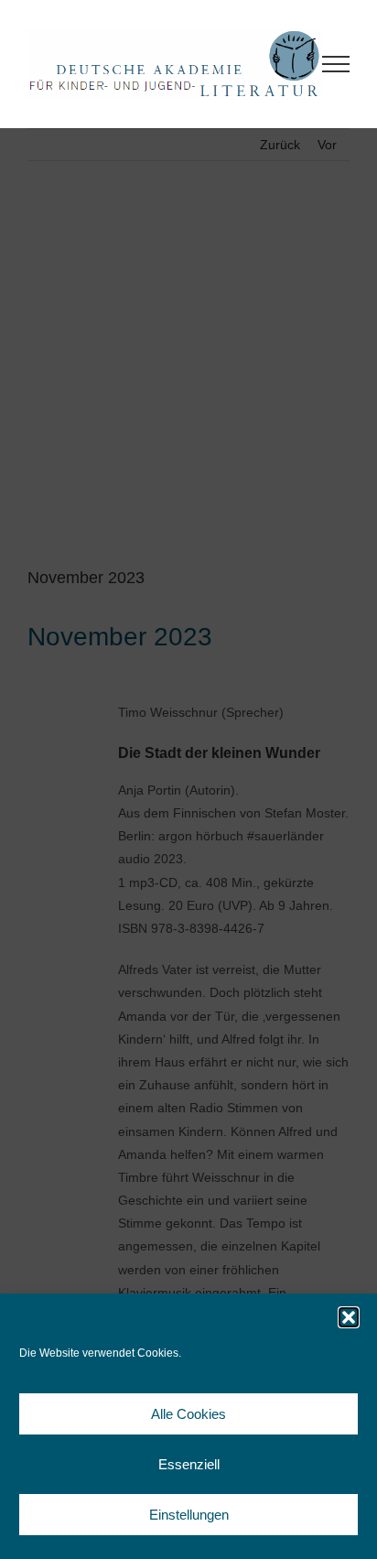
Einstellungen (189, 1514)
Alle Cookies (188, 1414)
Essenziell (189, 1464)
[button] (348, 1317)
